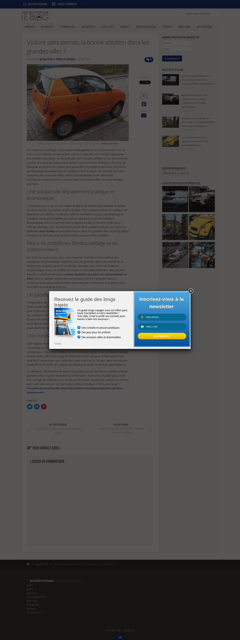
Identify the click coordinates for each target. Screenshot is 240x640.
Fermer (57, 343)
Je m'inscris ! (162, 336)
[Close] (190, 291)
